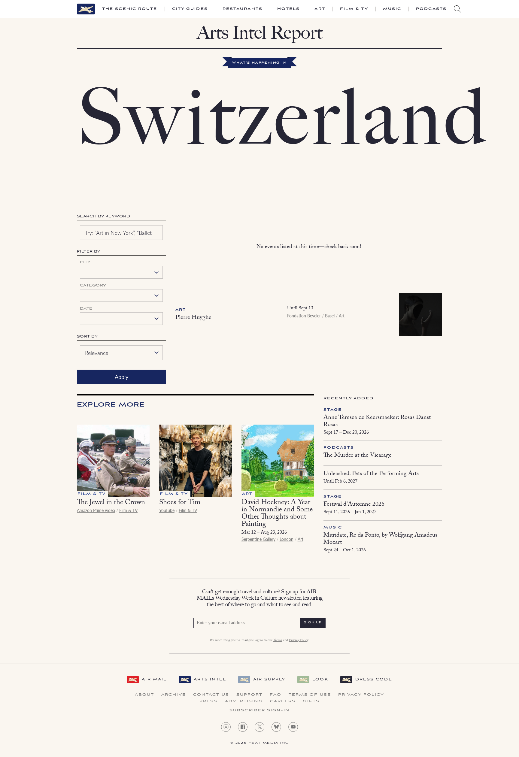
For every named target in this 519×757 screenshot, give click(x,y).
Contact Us (211, 695)
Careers (283, 701)
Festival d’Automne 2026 (353, 505)
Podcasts (431, 9)
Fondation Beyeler (304, 316)
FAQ (275, 695)
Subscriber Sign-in (259, 710)
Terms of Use (310, 695)
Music (392, 9)
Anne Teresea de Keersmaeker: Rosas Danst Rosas (377, 421)
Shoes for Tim (179, 503)
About (144, 695)
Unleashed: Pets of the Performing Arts (371, 474)
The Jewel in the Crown (111, 503)
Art (319, 9)
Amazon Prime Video (96, 510)
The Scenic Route (129, 9)
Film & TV (354, 9)
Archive (173, 695)
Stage (332, 409)
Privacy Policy (298, 640)
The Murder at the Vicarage (357, 456)
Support (249, 695)
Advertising (244, 701)
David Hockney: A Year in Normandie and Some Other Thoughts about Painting (277, 514)
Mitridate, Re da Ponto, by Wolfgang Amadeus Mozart (380, 539)
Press (208, 701)
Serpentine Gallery (258, 539)
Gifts (311, 701)
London (286, 539)
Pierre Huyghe (193, 318)
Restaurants (243, 9)
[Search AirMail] (457, 9)
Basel (330, 316)
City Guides (190, 9)
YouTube (167, 510)
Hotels (288, 9)
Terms (277, 640)
